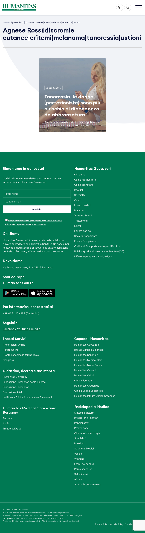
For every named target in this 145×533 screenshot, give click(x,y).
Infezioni (79, 443)
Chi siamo (79, 174)
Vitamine (79, 458)
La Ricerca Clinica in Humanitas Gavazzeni (27, 397)
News (77, 225)
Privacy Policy (102, 524)
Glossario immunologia (87, 433)
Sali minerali (81, 474)
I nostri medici (82, 205)
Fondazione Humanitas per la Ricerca (24, 381)
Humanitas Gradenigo (86, 385)
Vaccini (78, 453)
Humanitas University (15, 376)
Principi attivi (81, 422)
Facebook (9, 329)
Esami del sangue (84, 463)
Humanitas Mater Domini (88, 365)
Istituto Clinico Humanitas (88, 349)
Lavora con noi (82, 230)
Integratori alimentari (86, 417)
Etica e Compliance (85, 241)
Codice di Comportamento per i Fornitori (97, 246)
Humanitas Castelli (84, 370)
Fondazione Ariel (12, 392)
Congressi (8, 359)
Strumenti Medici (84, 448)
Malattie (78, 210)
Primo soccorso (83, 468)
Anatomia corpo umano (87, 484)
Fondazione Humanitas (16, 386)
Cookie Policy (117, 524)
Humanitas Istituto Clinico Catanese (94, 395)
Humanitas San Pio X (86, 354)
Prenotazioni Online (14, 344)
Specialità (80, 194)
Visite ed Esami (83, 215)
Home (6, 22)
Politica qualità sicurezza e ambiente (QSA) (99, 251)
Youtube (22, 329)
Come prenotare (83, 184)
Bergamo (8, 418)
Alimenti (78, 479)
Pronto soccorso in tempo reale (21, 354)
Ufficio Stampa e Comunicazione (93, 256)
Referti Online (10, 349)
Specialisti (80, 438)
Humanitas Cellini (84, 375)
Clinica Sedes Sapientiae (88, 390)
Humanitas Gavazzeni (86, 344)
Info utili (78, 189)
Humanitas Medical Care (88, 359)
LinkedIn (34, 329)
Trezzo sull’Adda (12, 428)
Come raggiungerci (85, 179)
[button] (138, 7)
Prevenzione (81, 427)
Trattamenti (81, 220)
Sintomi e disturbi (84, 412)
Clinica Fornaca (83, 380)
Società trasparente (85, 235)
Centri (77, 200)
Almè (5, 423)
